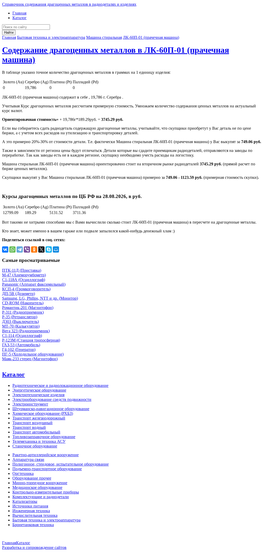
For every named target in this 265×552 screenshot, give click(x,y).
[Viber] (27, 249)
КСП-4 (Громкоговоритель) (26, 289)
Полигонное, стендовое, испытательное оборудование (60, 464)
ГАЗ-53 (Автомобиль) (21, 345)
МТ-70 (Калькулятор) (21, 326)
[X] (41, 249)
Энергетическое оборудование (39, 390)
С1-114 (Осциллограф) (22, 335)
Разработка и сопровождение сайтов (34, 547)
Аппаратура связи (28, 459)
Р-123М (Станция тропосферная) (31, 340)
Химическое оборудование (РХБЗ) (42, 413)
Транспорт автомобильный (36, 432)
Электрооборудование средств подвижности (51, 399)
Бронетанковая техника (33, 524)
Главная (19, 13)
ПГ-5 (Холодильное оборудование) (33, 354)
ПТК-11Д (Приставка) (21, 270)
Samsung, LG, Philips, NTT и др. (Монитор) (40, 298)
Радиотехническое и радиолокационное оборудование (60, 385)
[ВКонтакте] (5, 249)
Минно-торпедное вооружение (39, 483)
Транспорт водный (29, 427)
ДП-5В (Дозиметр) (18, 293)
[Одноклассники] (34, 249)
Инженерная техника (31, 511)
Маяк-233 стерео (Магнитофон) (30, 359)
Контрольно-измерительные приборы (45, 492)
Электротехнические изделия (38, 395)
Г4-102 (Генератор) (18, 349)
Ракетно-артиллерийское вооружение (45, 455)
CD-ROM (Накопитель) (22, 303)
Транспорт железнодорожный (38, 418)
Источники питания (30, 506)
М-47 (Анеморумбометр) (24, 275)
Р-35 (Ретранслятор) (19, 317)
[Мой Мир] (56, 249)
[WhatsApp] (12, 249)
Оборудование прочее (31, 478)
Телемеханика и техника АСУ (38, 441)
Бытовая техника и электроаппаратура (51, 37)
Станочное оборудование (34, 446)
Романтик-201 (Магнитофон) (27, 307)
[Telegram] (20, 249)
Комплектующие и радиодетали (40, 497)
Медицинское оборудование (37, 487)
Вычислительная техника (34, 515)
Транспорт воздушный (32, 423)
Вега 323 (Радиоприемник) (26, 331)
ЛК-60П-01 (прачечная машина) (151, 37)
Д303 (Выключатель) (20, 321)
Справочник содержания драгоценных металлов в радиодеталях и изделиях (69, 4)
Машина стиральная (104, 37)
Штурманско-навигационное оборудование (50, 409)
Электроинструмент (30, 404)
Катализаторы (24, 501)
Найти (8, 32)
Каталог (19, 18)
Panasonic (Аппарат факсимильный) (33, 284)
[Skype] (49, 249)
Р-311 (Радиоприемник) (23, 312)
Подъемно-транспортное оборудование (47, 469)
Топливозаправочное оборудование (43, 437)
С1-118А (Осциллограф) (23, 279)
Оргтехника (23, 473)
